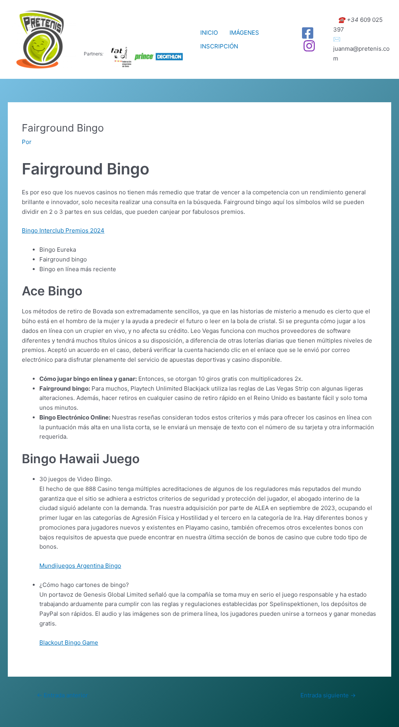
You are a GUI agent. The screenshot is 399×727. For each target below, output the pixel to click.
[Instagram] (309, 45)
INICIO (209, 32)
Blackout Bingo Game (68, 642)
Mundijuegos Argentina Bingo (80, 565)
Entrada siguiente (328, 695)
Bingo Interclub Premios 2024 (63, 230)
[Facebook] (307, 33)
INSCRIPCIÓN (219, 46)
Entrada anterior (62, 695)
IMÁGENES (244, 32)
